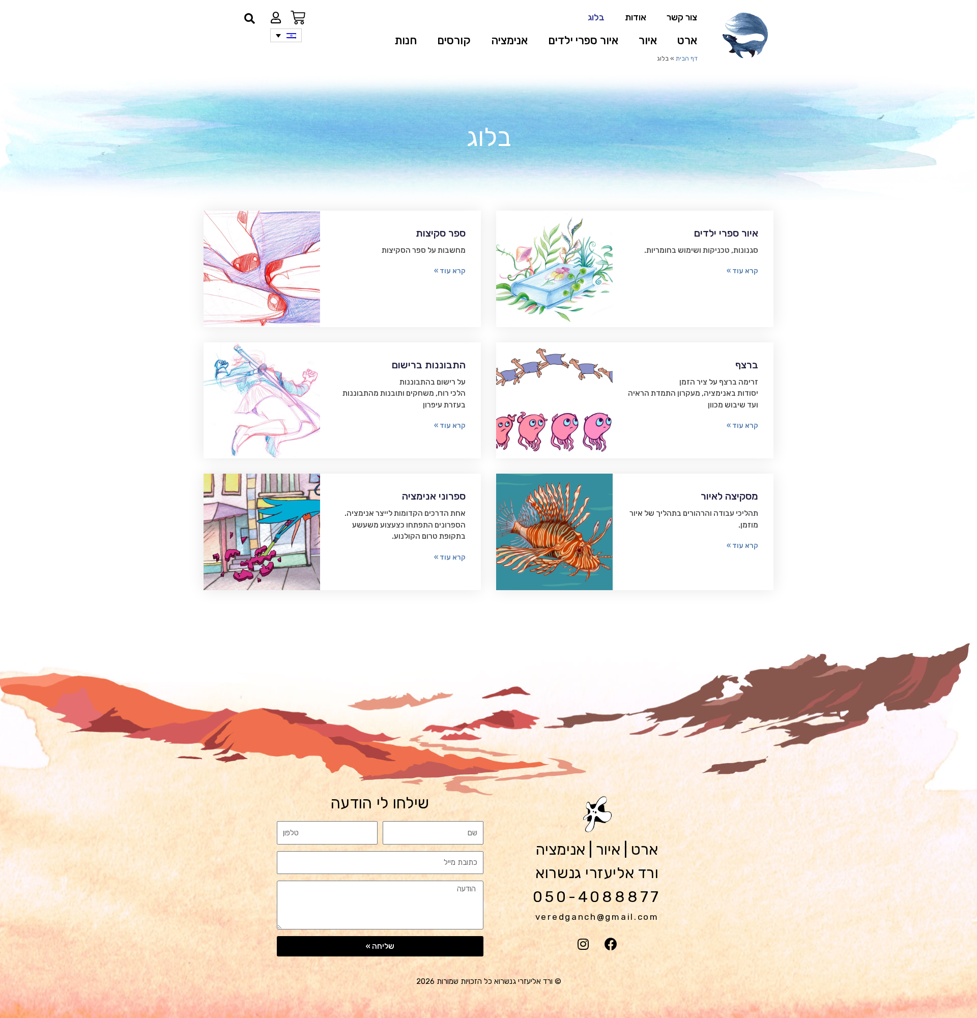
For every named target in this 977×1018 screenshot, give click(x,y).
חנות (405, 40)
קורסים (454, 40)
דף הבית (687, 58)
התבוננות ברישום (429, 365)
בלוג (596, 17)
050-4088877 (597, 897)
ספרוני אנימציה (434, 496)
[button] (249, 18)
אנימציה (509, 40)
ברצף (746, 365)
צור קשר (682, 17)
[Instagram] (583, 944)
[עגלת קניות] (298, 17)
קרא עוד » (742, 271)
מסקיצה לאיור (729, 496)
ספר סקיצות (441, 233)
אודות (635, 17)
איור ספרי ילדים (583, 40)
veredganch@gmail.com (597, 917)
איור (648, 40)
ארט (687, 40)
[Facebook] (611, 944)
